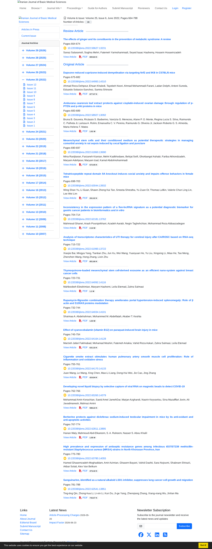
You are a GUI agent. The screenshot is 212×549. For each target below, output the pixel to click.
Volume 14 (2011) (36, 204)
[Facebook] (141, 535)
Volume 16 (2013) (36, 190)
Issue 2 (30, 122)
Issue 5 (30, 110)
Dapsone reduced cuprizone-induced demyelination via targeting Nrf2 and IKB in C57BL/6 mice (119, 72)
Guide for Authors (97, 8)
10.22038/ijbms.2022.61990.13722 (87, 248)
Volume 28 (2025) (36, 57)
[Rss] (165, 535)
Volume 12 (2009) (36, 219)
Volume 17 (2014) (36, 182)
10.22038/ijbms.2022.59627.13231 (87, 48)
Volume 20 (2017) (36, 161)
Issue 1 (30, 125)
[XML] (140, 18)
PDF (89, 56)
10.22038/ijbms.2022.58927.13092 (87, 115)
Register (186, 8)
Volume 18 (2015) (36, 175)
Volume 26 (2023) (36, 72)
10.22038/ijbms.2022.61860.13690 (87, 152)
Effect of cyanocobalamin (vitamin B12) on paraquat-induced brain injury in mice (110, 330)
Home (23, 8)
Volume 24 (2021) (36, 131)
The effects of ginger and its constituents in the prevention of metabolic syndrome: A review (117, 39)
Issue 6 (30, 107)
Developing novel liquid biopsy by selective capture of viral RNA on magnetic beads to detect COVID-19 (124, 386)
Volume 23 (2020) (36, 139)
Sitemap (24, 533)
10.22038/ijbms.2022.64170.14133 (87, 368)
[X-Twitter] (149, 535)
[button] (84, 545)
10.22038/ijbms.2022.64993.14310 (87, 81)
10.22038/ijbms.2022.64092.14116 (87, 282)
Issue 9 (30, 95)
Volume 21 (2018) (36, 153)
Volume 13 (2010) (36, 212)
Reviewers (144, 8)
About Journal (27, 518)
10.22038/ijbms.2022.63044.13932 (87, 185)
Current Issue (28, 35)
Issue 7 (30, 103)
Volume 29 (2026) (36, 50)
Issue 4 (30, 114)
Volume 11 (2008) (36, 226)
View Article (69, 56)
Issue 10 (31, 92)
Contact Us (161, 8)
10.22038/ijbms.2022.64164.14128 (87, 338)
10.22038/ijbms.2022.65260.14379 (87, 395)
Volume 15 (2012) (36, 197)
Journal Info (53, 8)
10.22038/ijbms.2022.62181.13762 (87, 219)
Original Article (73, 64)
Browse (35, 8)
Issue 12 (31, 84)
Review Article (73, 31)
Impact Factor (56, 522)
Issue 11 (31, 88)
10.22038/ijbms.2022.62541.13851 (87, 489)
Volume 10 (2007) (36, 234)
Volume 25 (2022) (36, 79)
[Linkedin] (157, 535)
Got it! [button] (203, 545)
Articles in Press (30, 29)
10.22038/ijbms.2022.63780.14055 (87, 458)
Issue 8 (30, 99)
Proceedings (74, 8)
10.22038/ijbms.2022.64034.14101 (87, 312)
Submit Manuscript (122, 8)
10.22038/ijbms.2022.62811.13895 (87, 428)
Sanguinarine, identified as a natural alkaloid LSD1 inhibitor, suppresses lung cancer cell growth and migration (128, 480)
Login (175, 8)
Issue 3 (30, 118)
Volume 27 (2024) (36, 65)
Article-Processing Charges (64, 515)
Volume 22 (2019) (36, 146)
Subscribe (184, 526)
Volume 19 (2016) (36, 168)
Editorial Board (28, 522)
